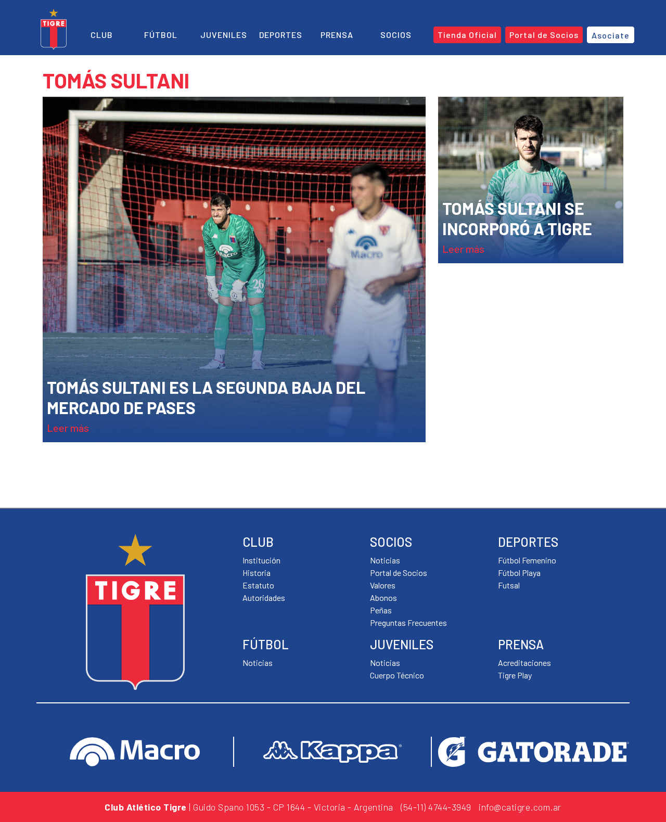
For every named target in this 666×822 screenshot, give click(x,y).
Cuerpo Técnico (397, 675)
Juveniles (223, 35)
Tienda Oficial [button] (467, 35)
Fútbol (160, 35)
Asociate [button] (611, 35)
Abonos (383, 597)
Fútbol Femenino (527, 560)
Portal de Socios (398, 572)
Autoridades (263, 597)
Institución (261, 560)
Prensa (337, 35)
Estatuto (258, 585)
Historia (256, 572)
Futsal (509, 585)
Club (102, 35)
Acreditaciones (524, 662)
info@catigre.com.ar (520, 807)
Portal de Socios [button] (544, 35)
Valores (382, 585)
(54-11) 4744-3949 (436, 807)
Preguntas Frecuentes (408, 622)
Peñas (381, 610)
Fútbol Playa (519, 572)
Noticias (257, 662)
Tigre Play (515, 675)
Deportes (280, 35)
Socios (396, 35)
